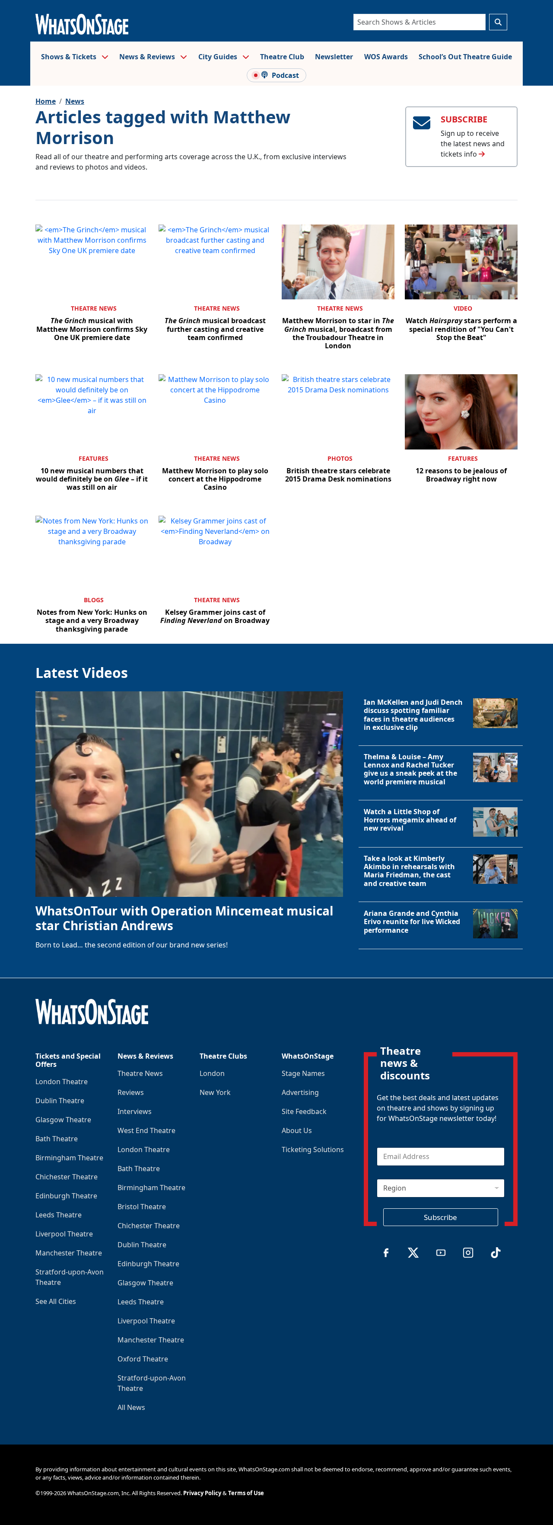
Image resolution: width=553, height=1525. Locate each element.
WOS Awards (386, 56)
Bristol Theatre (142, 1206)
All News (131, 1407)
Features (93, 458)
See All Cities (55, 1301)
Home (45, 101)
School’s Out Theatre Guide (465, 56)
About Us (297, 1130)
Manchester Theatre (68, 1253)
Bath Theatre (56, 1138)
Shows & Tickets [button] (69, 56)
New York (215, 1092)
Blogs (94, 600)
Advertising (300, 1092)
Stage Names (303, 1073)
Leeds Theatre (58, 1215)
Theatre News (94, 308)
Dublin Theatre (59, 1100)
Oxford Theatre (143, 1359)
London (212, 1073)
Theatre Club (282, 56)
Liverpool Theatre (64, 1234)
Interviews (135, 1111)
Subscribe (440, 1217)
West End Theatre (146, 1130)
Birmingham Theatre (69, 1157)
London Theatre (61, 1081)
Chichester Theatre (66, 1176)
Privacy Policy (202, 1493)
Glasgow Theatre (63, 1119)
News (74, 101)
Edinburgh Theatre (66, 1196)
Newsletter (334, 56)
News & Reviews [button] (148, 56)
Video (463, 308)
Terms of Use (246, 1493)
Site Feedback (304, 1111)
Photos (340, 458)
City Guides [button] (218, 56)
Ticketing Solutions (313, 1149)
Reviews (131, 1092)
